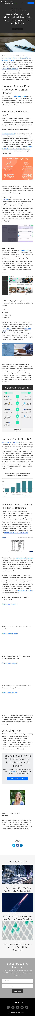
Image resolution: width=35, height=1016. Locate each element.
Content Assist (23, 250)
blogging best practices (19, 96)
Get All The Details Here (17, 779)
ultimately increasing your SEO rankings (16, 532)
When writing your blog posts (10, 442)
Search (23, 2)
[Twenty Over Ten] (7, 2)
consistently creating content (10, 68)
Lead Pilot (5, 199)
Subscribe (30, 2)
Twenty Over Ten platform (25, 590)
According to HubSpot (8, 133)
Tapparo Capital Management (24, 558)
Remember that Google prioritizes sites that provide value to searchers (17, 149)
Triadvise (8, 328)
